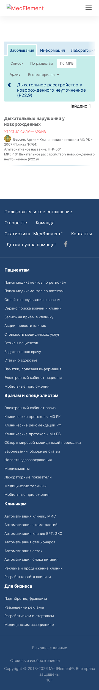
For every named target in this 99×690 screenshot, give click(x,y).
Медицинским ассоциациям (29, 624)
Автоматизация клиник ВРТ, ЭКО (33, 533)
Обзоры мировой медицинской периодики (42, 442)
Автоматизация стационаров (29, 542)
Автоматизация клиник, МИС (30, 516)
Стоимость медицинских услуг (32, 334)
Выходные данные (49, 647)
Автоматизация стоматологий (30, 524)
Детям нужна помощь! (31, 244)
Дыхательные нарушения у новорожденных (34, 121)
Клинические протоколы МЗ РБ (32, 434)
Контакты (81, 233)
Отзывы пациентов (21, 343)
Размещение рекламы (24, 607)
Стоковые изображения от (35, 660)
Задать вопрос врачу (22, 351)
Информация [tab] (52, 50)
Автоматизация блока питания (31, 559)
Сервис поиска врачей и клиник (32, 308)
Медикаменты (17, 468)
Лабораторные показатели (28, 477)
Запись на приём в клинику (28, 317)
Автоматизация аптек (23, 551)
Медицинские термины (25, 486)
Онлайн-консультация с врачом (32, 299)
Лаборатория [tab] (83, 50)
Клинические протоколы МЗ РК (32, 416)
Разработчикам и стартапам (29, 616)
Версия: (19, 139)
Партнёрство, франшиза (25, 598)
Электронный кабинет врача (30, 408)
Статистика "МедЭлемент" (33, 233)
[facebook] (66, 245)
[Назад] (9, 84)
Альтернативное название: (25, 149)
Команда (45, 222)
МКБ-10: (11, 154)
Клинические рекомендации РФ (32, 425)
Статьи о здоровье (20, 360)
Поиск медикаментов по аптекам (34, 291)
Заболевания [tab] (22, 50)
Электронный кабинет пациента (33, 377)
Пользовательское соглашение (38, 211)
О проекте (15, 222)
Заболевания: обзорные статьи (32, 451)
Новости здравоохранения (28, 460)
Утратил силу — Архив (25, 132)
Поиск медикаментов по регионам (35, 282)
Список (16, 63)
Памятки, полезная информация (32, 369)
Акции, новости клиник (25, 325)
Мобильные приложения (26, 386)
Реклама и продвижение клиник (33, 568)
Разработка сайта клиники (27, 576)
